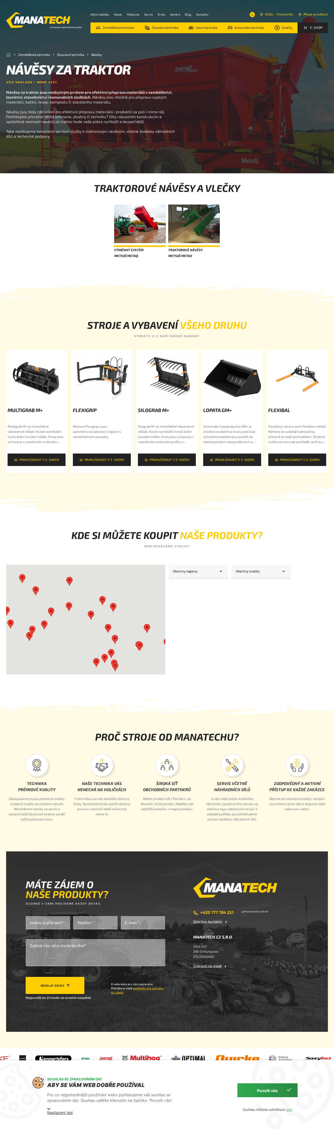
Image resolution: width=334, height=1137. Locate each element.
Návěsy (96, 54)
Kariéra (175, 14)
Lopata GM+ (217, 410)
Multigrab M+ (25, 410)
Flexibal (279, 410)
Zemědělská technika (34, 54)
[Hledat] (252, 14)
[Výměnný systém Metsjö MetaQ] (140, 225)
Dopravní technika (70, 54)
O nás (161, 14)
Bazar (118, 14)
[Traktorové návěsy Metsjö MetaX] (194, 225)
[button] (115, 27)
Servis (148, 14)
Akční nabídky (99, 14)
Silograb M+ (153, 410)
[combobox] (198, 571)
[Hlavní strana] (8, 54)
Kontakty (202, 14)
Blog (188, 14)
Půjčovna (133, 14)
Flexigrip (85, 410)
